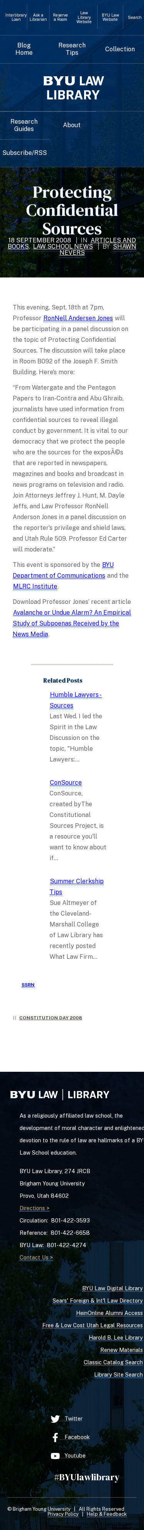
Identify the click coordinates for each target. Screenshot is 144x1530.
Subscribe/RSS (24, 153)
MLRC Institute (35, 586)
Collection (120, 49)
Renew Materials (121, 1350)
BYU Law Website (110, 17)
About (72, 125)
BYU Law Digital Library (112, 1288)
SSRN (28, 984)
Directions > (35, 1208)
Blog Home (24, 49)
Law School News (63, 246)
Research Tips (72, 49)
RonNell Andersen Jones (78, 318)
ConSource (66, 782)
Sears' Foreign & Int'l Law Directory (98, 1300)
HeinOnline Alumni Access (109, 1313)
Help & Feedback (107, 1514)
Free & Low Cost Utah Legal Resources (92, 1325)
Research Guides (24, 125)
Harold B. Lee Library (116, 1337)
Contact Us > (36, 1257)
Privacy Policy (63, 1514)
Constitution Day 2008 (50, 1018)
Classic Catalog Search (113, 1362)
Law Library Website (84, 17)
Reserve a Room (60, 17)
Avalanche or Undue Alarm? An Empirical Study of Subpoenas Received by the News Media (72, 623)
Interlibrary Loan (16, 17)
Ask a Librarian (38, 17)
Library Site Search (118, 1374)
